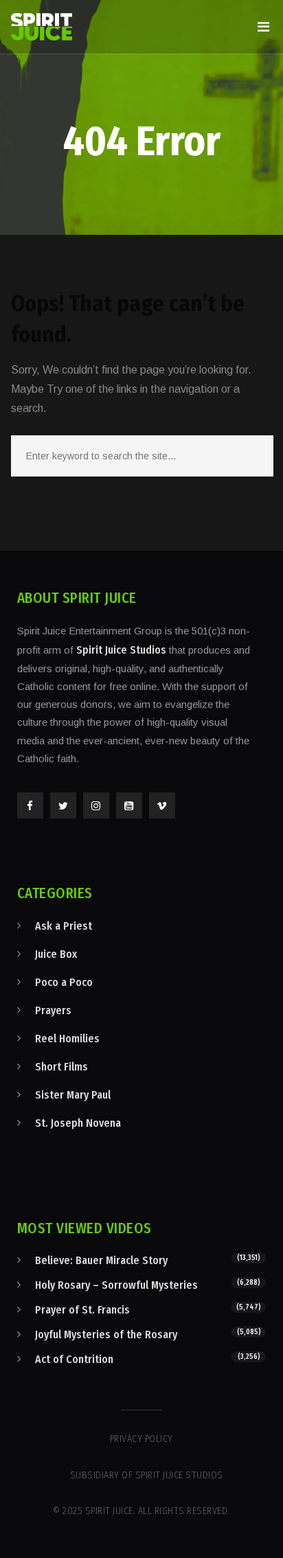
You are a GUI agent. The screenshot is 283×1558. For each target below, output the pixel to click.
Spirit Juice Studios (121, 649)
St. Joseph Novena (78, 1123)
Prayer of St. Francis (82, 1309)
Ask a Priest (63, 925)
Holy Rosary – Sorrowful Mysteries (116, 1285)
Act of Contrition (74, 1359)
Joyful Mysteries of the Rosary (106, 1334)
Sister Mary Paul (73, 1094)
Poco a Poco (64, 982)
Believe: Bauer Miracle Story (101, 1260)
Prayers (53, 1010)
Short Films (61, 1066)
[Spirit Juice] (41, 27)
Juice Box (56, 954)
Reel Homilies (67, 1038)
